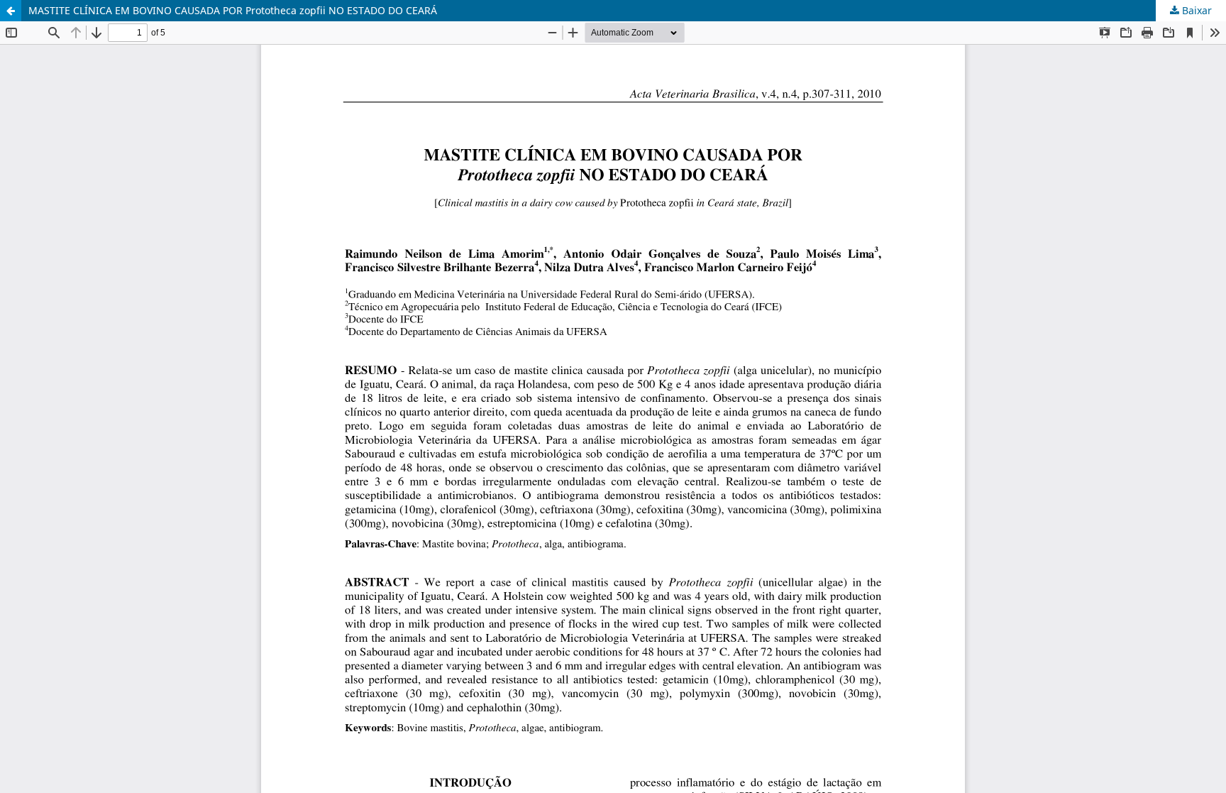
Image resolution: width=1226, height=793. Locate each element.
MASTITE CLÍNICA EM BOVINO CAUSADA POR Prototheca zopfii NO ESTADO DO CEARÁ (232, 10)
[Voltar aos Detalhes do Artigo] (10, 10)
